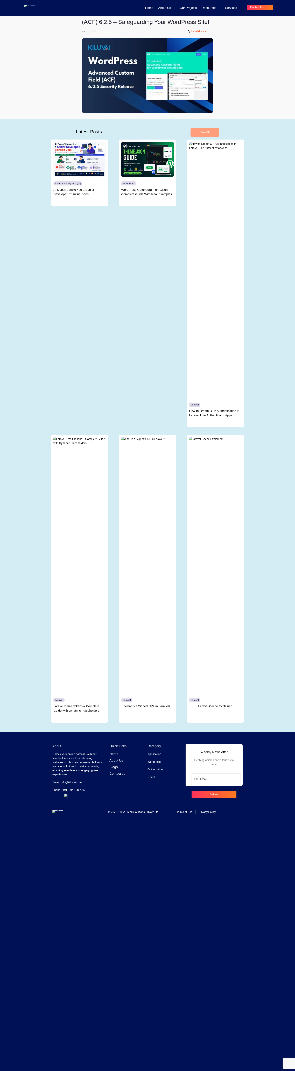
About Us (164, 8)
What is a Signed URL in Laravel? (147, 706)
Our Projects (188, 8)
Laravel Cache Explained (215, 706)
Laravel (195, 404)
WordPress (129, 183)
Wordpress (154, 761)
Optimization (155, 769)
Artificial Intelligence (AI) (68, 183)
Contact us (257, 7)
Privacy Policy (207, 812)
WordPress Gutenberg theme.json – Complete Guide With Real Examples (146, 192)
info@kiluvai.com (71, 782)
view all (205, 132)
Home (149, 8)
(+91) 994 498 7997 (74, 790)
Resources (209, 8)
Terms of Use (184, 812)
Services (231, 8)
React (151, 777)
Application (154, 754)
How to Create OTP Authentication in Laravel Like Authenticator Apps (214, 413)
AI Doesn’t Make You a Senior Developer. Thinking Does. (73, 192)
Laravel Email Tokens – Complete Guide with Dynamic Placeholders (76, 708)
